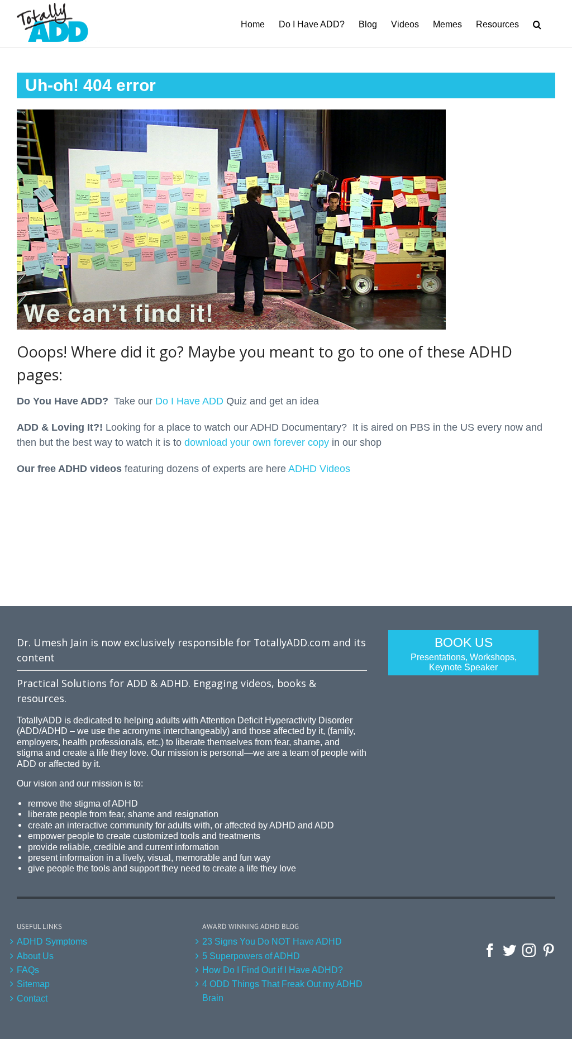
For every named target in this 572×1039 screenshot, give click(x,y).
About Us (35, 956)
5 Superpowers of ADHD (251, 956)
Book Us (464, 653)
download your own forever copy (256, 442)
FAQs (28, 970)
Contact (32, 998)
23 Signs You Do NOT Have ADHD (272, 941)
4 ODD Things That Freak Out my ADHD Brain (282, 990)
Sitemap (33, 984)
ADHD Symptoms (52, 941)
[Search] (537, 23)
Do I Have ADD (189, 401)
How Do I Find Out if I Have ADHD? (272, 970)
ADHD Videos (319, 468)
